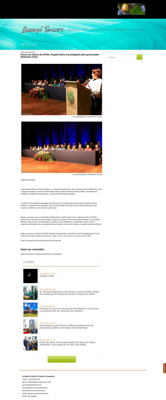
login (38, 254)
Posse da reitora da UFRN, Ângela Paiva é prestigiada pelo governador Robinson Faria (60, 55)
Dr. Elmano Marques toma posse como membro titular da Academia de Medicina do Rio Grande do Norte (69, 292)
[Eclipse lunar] (30, 283)
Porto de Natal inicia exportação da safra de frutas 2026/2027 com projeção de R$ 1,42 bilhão (67, 343)
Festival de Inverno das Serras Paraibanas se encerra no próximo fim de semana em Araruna (69, 309)
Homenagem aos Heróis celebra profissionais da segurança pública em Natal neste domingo (67, 326)
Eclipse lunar (47, 276)
